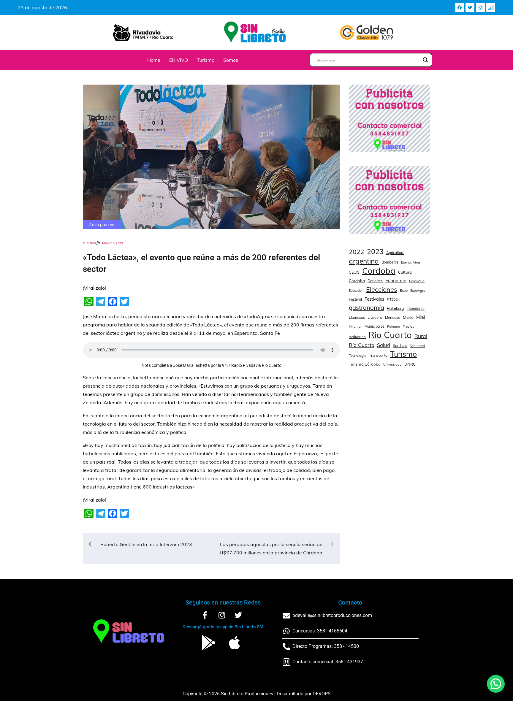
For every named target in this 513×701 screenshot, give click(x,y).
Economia (395, 280)
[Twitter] (470, 7)
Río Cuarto (361, 345)
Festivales (374, 299)
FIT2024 (393, 299)
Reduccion (357, 337)
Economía (417, 281)
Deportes (375, 281)
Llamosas (357, 317)
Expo (404, 290)
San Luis (400, 345)
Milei (420, 317)
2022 (356, 252)
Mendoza (392, 317)
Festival (355, 299)
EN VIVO (178, 60)
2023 (375, 252)
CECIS (354, 272)
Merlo (408, 317)
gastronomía (366, 307)
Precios (408, 326)
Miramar (355, 326)
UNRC (410, 364)
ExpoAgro (417, 290)
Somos (230, 60)
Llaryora (375, 317)
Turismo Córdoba (365, 364)
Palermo (393, 326)
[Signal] (490, 7)
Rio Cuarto (390, 335)
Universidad (392, 364)
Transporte (378, 355)
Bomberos (389, 262)
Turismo (205, 60)
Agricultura (395, 252)
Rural (420, 336)
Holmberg (395, 308)
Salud (383, 345)
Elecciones (381, 289)
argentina (364, 261)
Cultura (405, 272)
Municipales (374, 326)
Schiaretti (417, 345)
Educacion (356, 290)
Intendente (416, 308)
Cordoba (378, 271)
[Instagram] (480, 7)
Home (153, 60)
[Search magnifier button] (425, 60)
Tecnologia (357, 355)
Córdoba (357, 280)
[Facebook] (459, 7)
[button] (496, 684)
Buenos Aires (410, 262)
